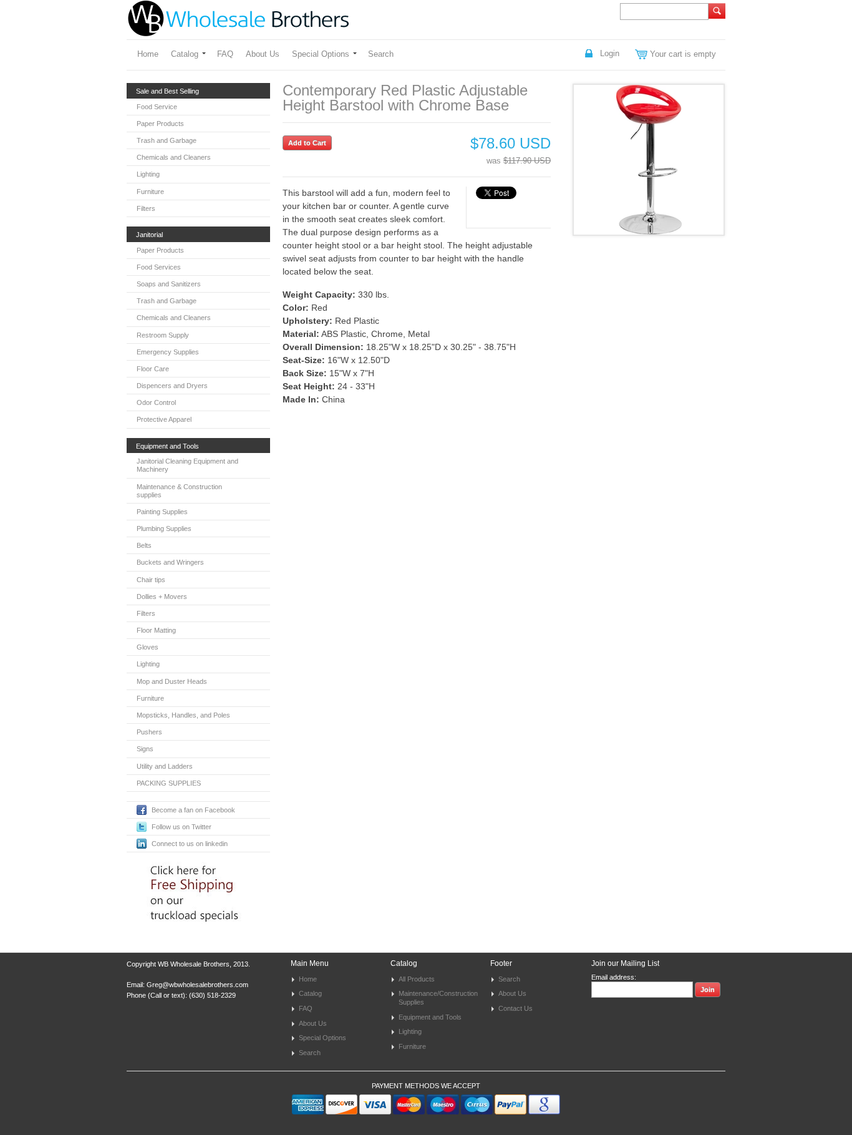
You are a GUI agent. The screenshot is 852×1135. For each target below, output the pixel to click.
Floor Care (153, 369)
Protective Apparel (164, 419)
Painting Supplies (162, 511)
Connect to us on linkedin (190, 843)
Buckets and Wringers (170, 562)
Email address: (613, 977)
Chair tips (151, 579)
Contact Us (515, 1008)
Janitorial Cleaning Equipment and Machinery (187, 465)
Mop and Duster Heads (172, 681)
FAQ (225, 54)
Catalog (184, 54)
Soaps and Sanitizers (169, 284)
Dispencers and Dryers (172, 385)
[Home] (238, 30)
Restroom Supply (163, 335)
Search (381, 54)
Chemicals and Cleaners (174, 157)
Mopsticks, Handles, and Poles (183, 715)
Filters (146, 208)
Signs (145, 749)
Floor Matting (156, 630)
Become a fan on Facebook (193, 810)
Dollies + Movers (162, 596)
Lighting (148, 174)
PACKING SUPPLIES (169, 783)
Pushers (149, 732)
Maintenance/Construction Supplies (438, 998)
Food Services (159, 267)
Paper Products (160, 123)
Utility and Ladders (165, 766)
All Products (417, 979)
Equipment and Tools (430, 1017)
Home (147, 54)
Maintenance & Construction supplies (179, 491)
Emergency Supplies (168, 352)
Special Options (320, 54)
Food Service (157, 106)
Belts (144, 545)
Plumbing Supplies (164, 528)
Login (609, 53)
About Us (262, 54)
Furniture (150, 191)
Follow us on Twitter (181, 827)
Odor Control (156, 402)
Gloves (147, 647)
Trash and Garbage (166, 140)
